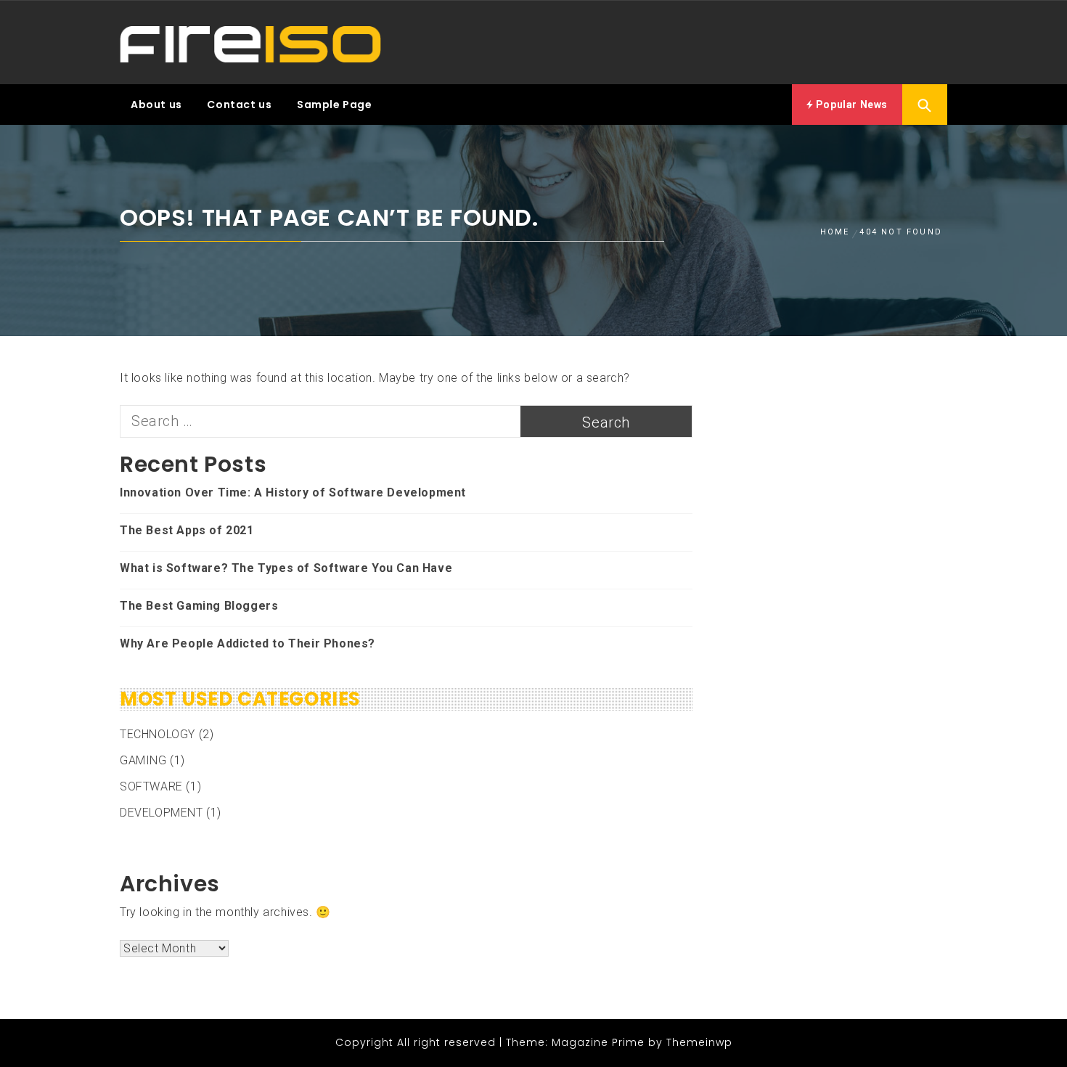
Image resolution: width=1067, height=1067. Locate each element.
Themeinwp (699, 1042)
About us (156, 104)
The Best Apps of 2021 (187, 530)
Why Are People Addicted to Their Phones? (247, 643)
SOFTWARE (151, 786)
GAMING (143, 760)
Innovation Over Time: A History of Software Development (293, 492)
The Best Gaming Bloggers (199, 606)
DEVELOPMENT (161, 812)
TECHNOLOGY (157, 734)
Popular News (850, 104)
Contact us (239, 104)
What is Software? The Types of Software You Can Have (286, 568)
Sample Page (334, 104)
